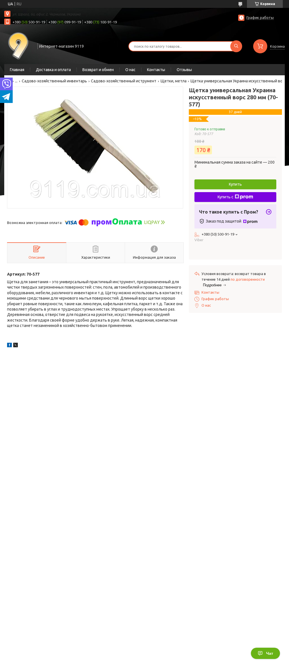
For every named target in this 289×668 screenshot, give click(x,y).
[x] (15, 346)
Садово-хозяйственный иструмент (123, 81)
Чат (269, 653)
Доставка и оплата (53, 70)
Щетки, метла (174, 81)
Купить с (225, 197)
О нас (130, 70)
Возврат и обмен (98, 70)
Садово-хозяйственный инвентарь (54, 81)
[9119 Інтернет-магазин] (18, 46)
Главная (17, 70)
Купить (235, 184)
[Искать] (236, 46)
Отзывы (184, 70)
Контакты (156, 70)
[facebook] (9, 346)
